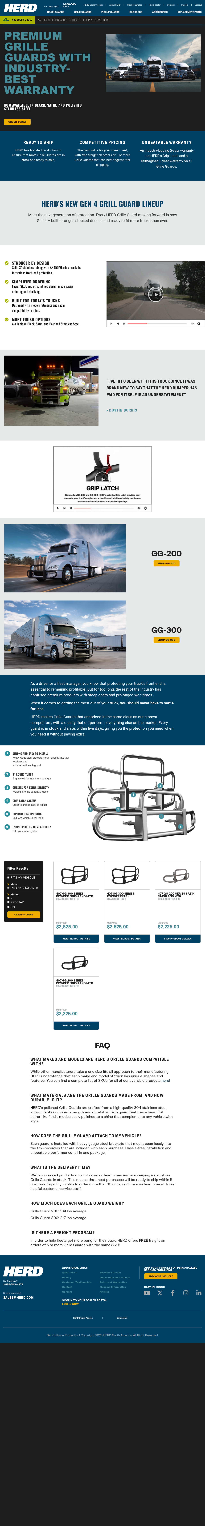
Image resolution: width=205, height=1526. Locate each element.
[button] (156, 294)
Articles (104, 1291)
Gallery (66, 1277)
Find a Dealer (154, 5)
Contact (171, 5)
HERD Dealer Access (93, 5)
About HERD (115, 5)
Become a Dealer (110, 1272)
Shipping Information (113, 1287)
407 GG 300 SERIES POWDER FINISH (120, 895)
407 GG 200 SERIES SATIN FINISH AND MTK (176, 895)
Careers (184, 5)
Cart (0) (198, 5)
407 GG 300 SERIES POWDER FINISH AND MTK (74, 895)
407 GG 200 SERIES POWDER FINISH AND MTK (74, 982)
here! (166, 1080)
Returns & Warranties (113, 1282)
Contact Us (122, 1318)
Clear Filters (23, 914)
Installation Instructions (115, 1277)
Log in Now (70, 1303)
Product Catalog (134, 5)
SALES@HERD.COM (18, 1297)
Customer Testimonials (77, 1282)
